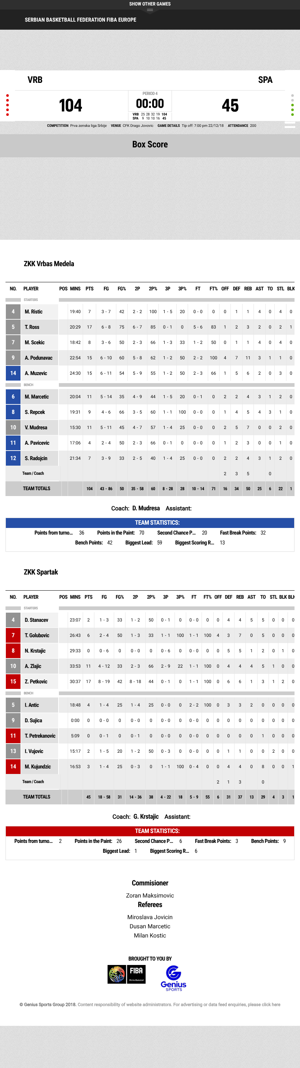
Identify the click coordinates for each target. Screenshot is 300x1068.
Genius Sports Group (173, 978)
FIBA (127, 978)
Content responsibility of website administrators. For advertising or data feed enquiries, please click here (179, 1004)
